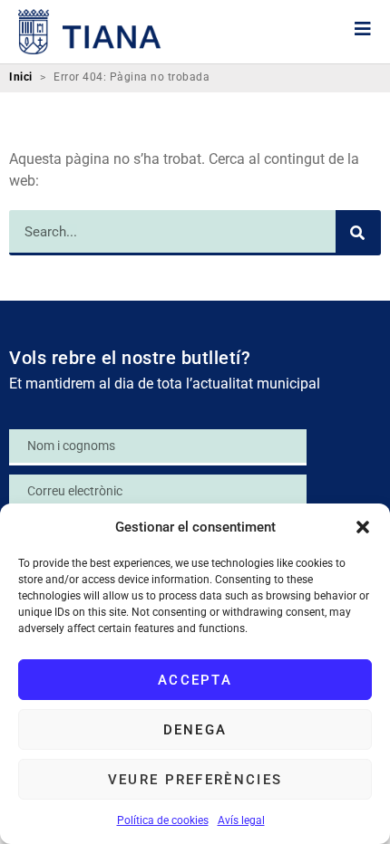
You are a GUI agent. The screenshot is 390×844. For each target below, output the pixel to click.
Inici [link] (21, 77)
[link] (89, 31)
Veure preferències (195, 780)
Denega (195, 730)
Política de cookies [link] (163, 820)
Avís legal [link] (241, 820)
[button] (363, 527)
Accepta (195, 680)
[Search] (358, 232)
